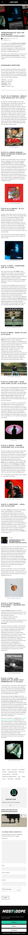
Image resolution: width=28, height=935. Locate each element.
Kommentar (5, 838)
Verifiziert (18, 778)
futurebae (21, 769)
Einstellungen (14, 930)
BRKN (9, 769)
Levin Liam (21, 772)
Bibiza (4, 769)
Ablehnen (14, 926)
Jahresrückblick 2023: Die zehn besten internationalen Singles (18, 541)
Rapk (24, 776)
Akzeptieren (14, 922)
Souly (4, 778)
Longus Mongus (7, 774)
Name (3, 865)
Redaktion (6, 38)
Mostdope (15, 774)
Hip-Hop (4, 772)
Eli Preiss (14, 769)
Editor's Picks (14, 38)
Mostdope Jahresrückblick (9, 776)
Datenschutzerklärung (7, 933)
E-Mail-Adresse (6, 872)
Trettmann (10, 778)
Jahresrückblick (13, 772)
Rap (19, 776)
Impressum (23, 933)
